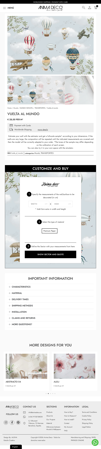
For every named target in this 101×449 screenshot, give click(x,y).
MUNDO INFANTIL (26, 108)
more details (43, 129)
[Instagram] (6, 422)
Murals (15, 108)
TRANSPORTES (40, 108)
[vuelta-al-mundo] (50, 45)
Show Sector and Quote (50, 254)
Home (9, 108)
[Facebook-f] (12, 422)
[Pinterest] (18, 422)
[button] (8, 8)
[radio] (49, 231)
